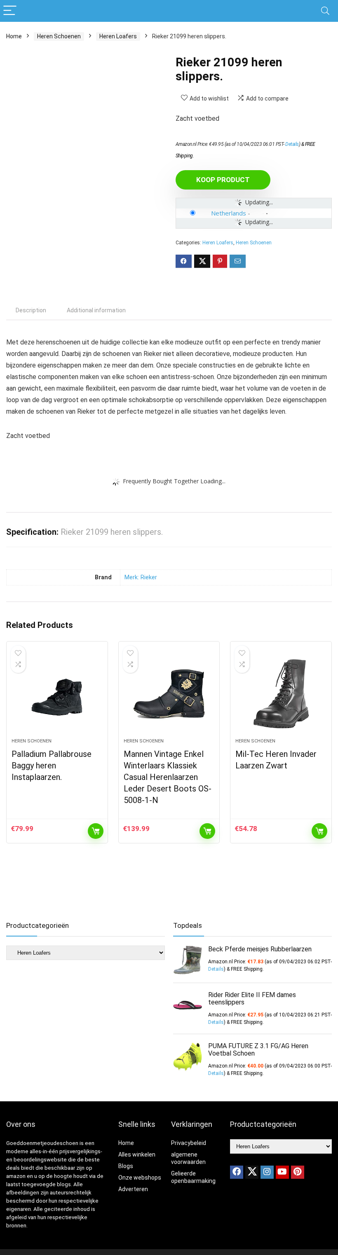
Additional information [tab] (96, 310)
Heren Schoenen (59, 36)
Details (292, 144)
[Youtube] (282, 1172)
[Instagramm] (267, 1172)
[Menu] (10, 11)
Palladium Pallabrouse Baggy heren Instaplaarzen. (52, 765)
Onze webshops (139, 1177)
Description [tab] (31, 310)
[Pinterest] (297, 1172)
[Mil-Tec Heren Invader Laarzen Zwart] (280, 694)
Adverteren (133, 1189)
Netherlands (228, 213)
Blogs (125, 1166)
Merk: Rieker (140, 577)
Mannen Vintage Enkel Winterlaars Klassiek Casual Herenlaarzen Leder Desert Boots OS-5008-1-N (167, 777)
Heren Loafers (118, 36)
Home (14, 36)
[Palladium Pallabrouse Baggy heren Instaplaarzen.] (57, 694)
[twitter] (251, 1172)
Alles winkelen (136, 1154)
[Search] (325, 11)
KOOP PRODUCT (223, 180)
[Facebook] (236, 1172)
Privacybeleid (188, 1143)
